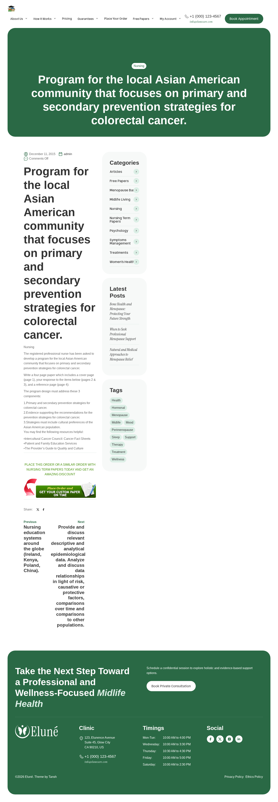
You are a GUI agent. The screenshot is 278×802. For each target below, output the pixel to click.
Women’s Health (122, 261)
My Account (168, 19)
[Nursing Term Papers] (12, 8)
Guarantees (86, 19)
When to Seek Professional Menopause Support (123, 334)
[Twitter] (37, 509)
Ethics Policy (254, 776)
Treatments (119, 252)
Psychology (119, 230)
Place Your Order (115, 18)
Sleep (116, 437)
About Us (16, 19)
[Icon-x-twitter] (220, 739)
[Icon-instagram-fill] (229, 739)
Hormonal (118, 407)
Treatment (118, 452)
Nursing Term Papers (120, 219)
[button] (244, 19)
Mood (129, 422)
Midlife (116, 422)
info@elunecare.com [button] (201, 22)
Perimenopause (122, 429)
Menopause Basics (124, 190)
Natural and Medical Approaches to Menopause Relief (123, 354)
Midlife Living (120, 199)
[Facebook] (43, 509)
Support (130, 437)
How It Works (42, 19)
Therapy (117, 444)
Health (116, 400)
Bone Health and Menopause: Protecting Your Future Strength (121, 311)
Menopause (120, 415)
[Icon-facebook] (210, 739)
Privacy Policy (234, 776)
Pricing (67, 18)
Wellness (118, 459)
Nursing (139, 65)
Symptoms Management (120, 241)
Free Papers (141, 19)
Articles (116, 171)
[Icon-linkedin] (239, 739)
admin (68, 154)
